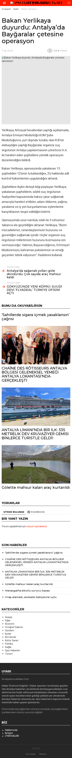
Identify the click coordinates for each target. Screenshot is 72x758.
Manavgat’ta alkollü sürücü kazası (27, 590)
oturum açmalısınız (36, 526)
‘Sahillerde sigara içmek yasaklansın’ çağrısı (35, 317)
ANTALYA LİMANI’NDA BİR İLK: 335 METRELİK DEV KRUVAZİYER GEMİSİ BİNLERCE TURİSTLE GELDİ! (35, 434)
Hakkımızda (11, 730)
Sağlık (8, 647)
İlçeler (8, 633)
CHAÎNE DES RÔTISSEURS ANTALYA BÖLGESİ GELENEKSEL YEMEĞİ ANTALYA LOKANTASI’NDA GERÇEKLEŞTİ (34, 374)
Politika (9, 643)
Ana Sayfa (30, 754)
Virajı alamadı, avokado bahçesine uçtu (31, 597)
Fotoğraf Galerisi (14, 627)
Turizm (9, 653)
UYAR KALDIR (12, 736)
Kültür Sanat (11, 640)
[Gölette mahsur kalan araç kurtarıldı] (36, 464)
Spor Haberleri (12, 650)
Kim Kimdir (10, 637)
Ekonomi (9, 623)
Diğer (8, 620)
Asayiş (8, 617)
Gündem (9, 630)
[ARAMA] (69, 3)
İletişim (9, 733)
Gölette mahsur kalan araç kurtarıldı (36, 487)
